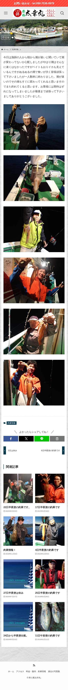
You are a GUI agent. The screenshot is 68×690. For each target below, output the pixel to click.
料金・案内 (31, 671)
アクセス (20, 671)
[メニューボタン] (6, 13)
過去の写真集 (54, 671)
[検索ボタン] (62, 13)
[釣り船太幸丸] (34, 13)
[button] (10, 439)
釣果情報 (19, 37)
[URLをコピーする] (57, 439)
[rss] (34, 665)
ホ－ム (11, 671)
